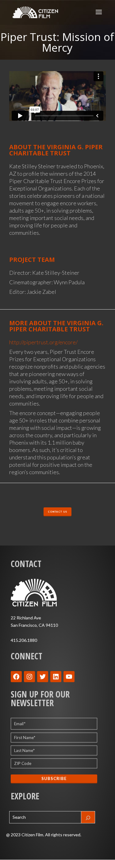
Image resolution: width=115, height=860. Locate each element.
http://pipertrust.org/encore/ (43, 342)
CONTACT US (57, 511)
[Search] (88, 817)
